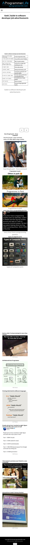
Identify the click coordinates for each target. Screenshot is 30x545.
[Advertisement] (15, 36)
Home (8, 541)
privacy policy (19, 541)
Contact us (13, 541)
